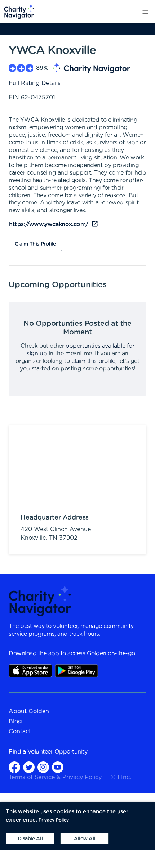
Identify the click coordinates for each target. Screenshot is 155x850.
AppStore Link (30, 671)
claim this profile (93, 361)
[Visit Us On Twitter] (29, 767)
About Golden (29, 711)
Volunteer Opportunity (57, 752)
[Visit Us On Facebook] (14, 767)
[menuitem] (17, 12)
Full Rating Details (35, 83)
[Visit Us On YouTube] (57, 767)
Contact (20, 731)
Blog (15, 721)
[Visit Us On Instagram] (43, 767)
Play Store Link (76, 671)
